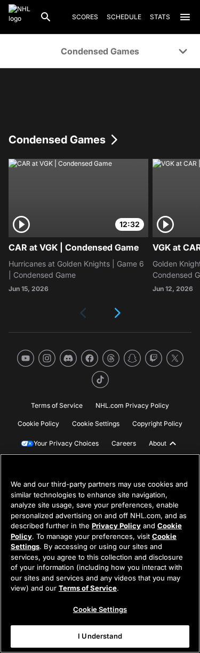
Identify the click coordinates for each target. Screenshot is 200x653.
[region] (100, 553)
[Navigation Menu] (185, 17)
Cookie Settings (100, 609)
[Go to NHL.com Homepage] (20, 17)
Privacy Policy (116, 525)
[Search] (45, 17)
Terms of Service (88, 588)
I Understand (100, 636)
